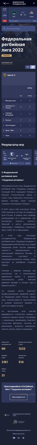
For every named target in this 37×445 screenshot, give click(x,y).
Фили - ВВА (10, 130)
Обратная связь (18, 434)
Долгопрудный (10, 125)
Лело (7, 135)
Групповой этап (7, 62)
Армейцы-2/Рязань (10, 107)
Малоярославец (10, 101)
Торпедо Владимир (9, 114)
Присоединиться (18, 397)
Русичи (8, 120)
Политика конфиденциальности (18, 430)
